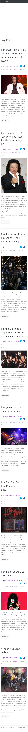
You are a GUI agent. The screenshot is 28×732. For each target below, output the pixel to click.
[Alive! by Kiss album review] (14, 679)
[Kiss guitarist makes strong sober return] (14, 436)
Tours (20, 416)
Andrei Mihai (8, 66)
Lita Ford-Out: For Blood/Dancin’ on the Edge (11, 486)
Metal (13, 341)
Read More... (5, 120)
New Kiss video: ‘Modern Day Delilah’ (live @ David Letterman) (13, 238)
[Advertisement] (14, 20)
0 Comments (14, 69)
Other (16, 66)
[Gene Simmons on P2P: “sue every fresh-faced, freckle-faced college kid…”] (14, 175)
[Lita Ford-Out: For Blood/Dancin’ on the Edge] (14, 519)
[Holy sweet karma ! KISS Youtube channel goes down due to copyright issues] (14, 84)
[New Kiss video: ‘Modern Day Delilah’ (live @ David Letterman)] (14, 272)
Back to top (24, 729)
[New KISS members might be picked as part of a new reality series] (14, 359)
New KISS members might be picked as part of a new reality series (13, 332)
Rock (17, 149)
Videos (17, 247)
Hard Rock (18, 495)
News (13, 149)
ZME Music (8, 1)
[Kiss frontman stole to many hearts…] (14, 601)
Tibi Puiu (7, 149)
